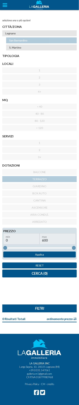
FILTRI (39, 308)
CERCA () (40, 273)
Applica (39, 254)
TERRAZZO (39, 179)
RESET (39, 265)
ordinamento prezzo (60, 319)
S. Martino (15, 47)
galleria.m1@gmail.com (39, 373)
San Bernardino (18, 40)
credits (50, 384)
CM (43, 384)
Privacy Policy (32, 384)
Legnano (10, 33)
